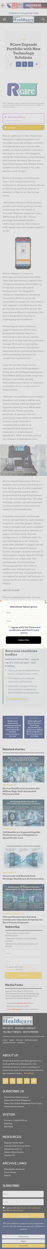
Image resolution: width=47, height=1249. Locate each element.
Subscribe (23, 640)
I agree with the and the (24, 630)
